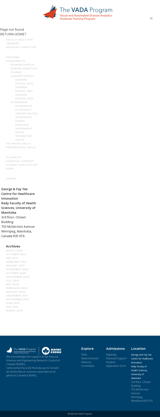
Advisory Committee (21, 47)
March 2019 (14, 310)
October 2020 (16, 273)
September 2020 (18, 276)
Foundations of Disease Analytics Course (24, 68)
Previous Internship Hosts (23, 128)
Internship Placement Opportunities (26, 110)
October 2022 (16, 254)
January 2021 (15, 265)
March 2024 (14, 250)
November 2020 (17, 269)
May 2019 (12, 306)
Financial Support (20, 161)
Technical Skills (18, 143)
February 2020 (16, 288)
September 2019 (17, 299)
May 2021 (12, 258)
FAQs (84, 354)
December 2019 (17, 295)
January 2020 (15, 291)
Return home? (13, 34)
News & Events (90, 358)
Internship (19, 102)
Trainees (12, 43)
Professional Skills (21, 147)
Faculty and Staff (19, 39)
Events (11, 178)
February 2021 (16, 261)
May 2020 (12, 284)
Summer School (22, 76)
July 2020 (12, 280)
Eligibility (14, 157)
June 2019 (13, 303)
